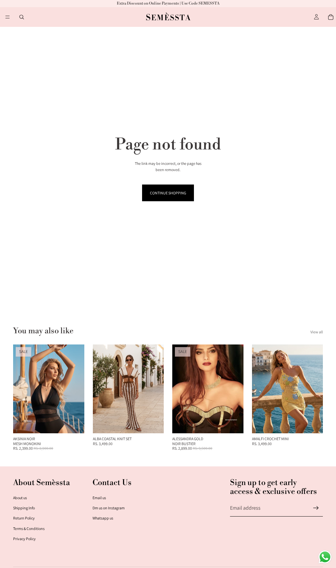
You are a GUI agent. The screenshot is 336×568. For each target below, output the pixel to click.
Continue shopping (168, 192)
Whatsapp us (103, 518)
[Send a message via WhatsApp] (325, 557)
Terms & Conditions (29, 528)
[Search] (21, 17)
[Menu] (7, 17)
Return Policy (24, 518)
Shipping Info (24, 507)
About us (20, 497)
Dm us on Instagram (109, 507)
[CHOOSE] (74, 423)
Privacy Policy (24, 538)
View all (316, 331)
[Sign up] (316, 508)
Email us (99, 497)
